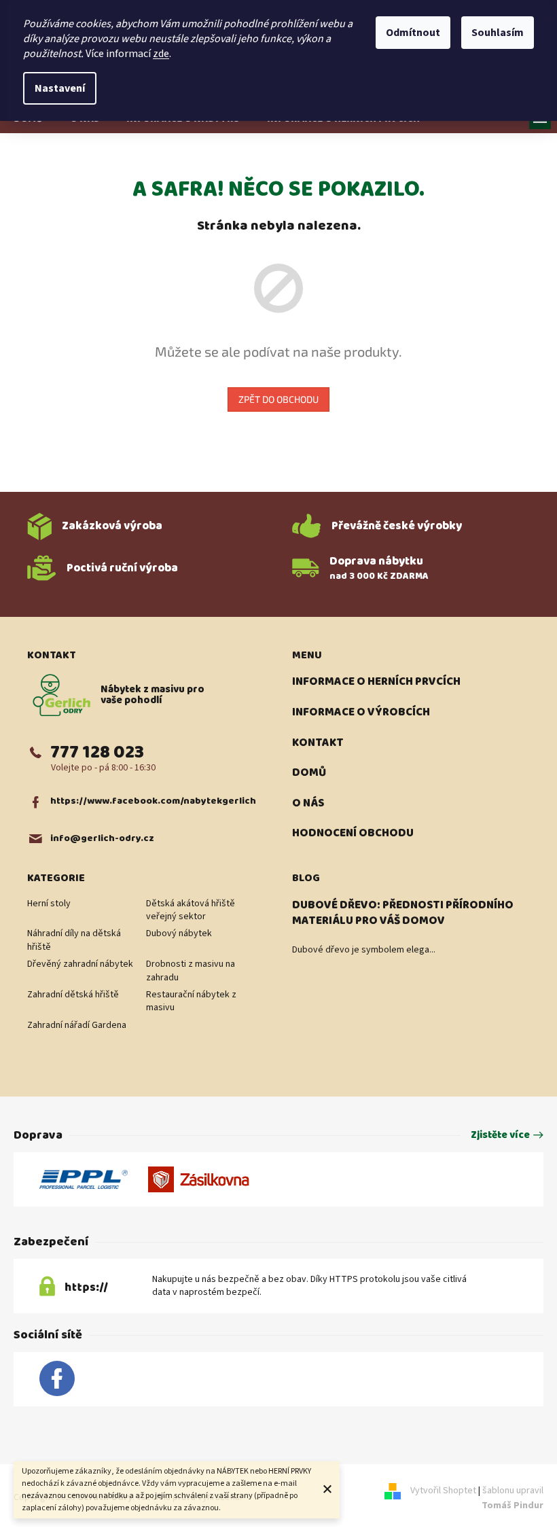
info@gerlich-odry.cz (102, 838)
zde (161, 53)
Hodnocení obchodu (353, 833)
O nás (308, 804)
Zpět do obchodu (278, 399)
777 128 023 (97, 752)
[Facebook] (57, 1379)
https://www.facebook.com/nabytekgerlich (153, 801)
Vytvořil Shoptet (443, 1491)
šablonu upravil (512, 1498)
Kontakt (318, 743)
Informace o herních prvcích (376, 682)
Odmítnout (413, 32)
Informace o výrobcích (361, 713)
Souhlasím (497, 32)
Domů (309, 773)
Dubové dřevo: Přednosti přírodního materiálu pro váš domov (403, 913)
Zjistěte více (500, 1135)
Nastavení (60, 88)
